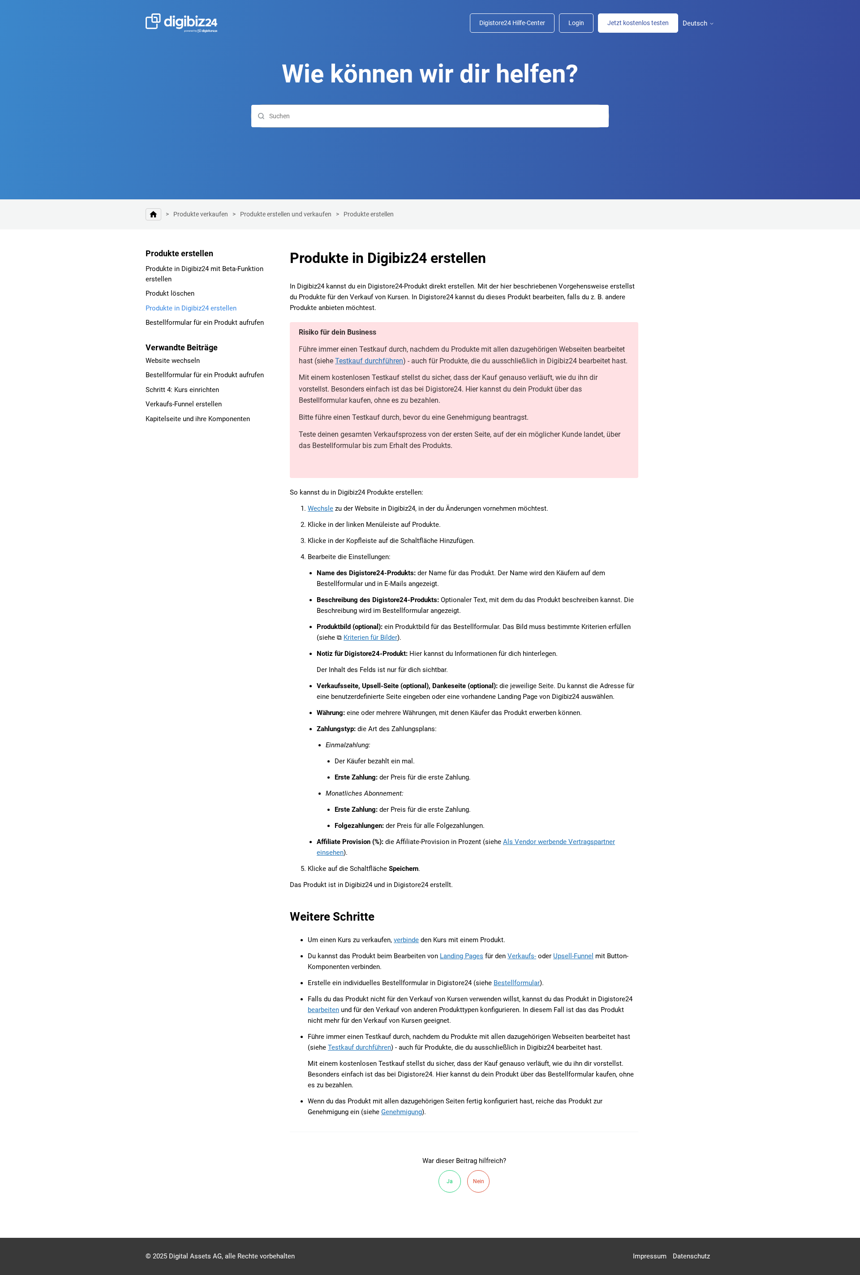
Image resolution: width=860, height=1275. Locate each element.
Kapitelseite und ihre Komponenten (198, 419)
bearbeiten (323, 1010)
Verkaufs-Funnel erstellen (184, 404)
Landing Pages (461, 956)
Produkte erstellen (369, 214)
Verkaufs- (521, 956)
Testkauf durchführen (369, 361)
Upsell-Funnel (573, 956)
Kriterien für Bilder (370, 637)
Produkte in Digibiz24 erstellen (191, 308)
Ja (450, 1181)
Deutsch (696, 23)
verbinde (406, 940)
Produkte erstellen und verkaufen (285, 214)
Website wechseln (173, 361)
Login (576, 22)
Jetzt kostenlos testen (638, 22)
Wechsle (320, 508)
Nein (478, 1181)
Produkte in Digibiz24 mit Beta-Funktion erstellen (204, 274)
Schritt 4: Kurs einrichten (182, 390)
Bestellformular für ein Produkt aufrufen (205, 323)
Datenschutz (691, 1256)
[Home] (186, 23)
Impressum (649, 1256)
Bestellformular (517, 983)
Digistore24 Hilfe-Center (512, 22)
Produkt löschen (170, 293)
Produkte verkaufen (200, 214)
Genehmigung (401, 1112)
